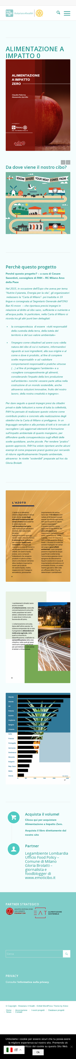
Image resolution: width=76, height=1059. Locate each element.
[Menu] (65, 13)
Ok (38, 1052)
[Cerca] (56, 13)
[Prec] (63, 162)
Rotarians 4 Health (26, 1006)
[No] (71, 1046)
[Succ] (68, 162)
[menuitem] (56, 13)
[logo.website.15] (31, 13)
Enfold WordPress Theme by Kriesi (52, 1006)
